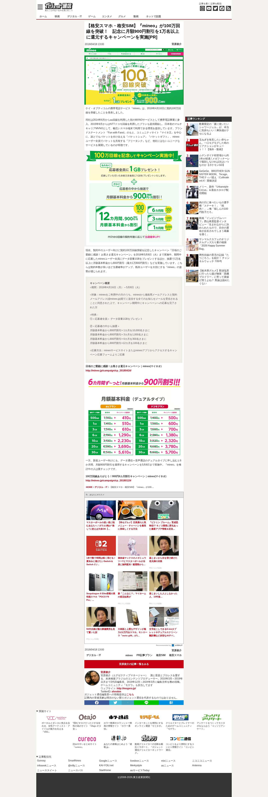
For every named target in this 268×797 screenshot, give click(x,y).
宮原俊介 (177, 44)
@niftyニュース (76, 765)
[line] (146, 702)
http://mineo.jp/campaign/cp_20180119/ (108, 480)
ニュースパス (75, 770)
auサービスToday (140, 770)
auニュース (167, 765)
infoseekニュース (46, 765)
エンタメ (107, 16)
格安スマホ (175, 655)
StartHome (105, 770)
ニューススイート (47, 770)
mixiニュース (168, 760)
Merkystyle (136, 765)
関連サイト (45, 711)
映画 (57, 16)
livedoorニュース (139, 760)
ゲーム (92, 16)
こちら (130, 694)
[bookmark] (171, 702)
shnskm (116, 691)
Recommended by (163, 645)
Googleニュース (108, 760)
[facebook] (96, 702)
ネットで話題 (153, 16)
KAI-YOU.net (106, 765)
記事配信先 (45, 756)
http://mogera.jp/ (126, 688)
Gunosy (41, 760)
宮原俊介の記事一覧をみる (134, 664)
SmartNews (74, 760)
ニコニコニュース (202, 760)
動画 (136, 16)
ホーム (43, 16)
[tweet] (115, 702)
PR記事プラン (144, 655)
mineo (129, 655)
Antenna (196, 765)
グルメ (122, 16)
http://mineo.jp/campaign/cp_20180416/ (108, 370)
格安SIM (160, 655)
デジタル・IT (74, 16)
